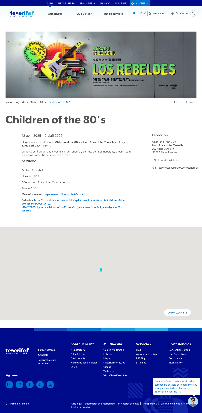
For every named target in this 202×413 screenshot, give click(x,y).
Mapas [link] (107, 358)
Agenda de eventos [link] (146, 353)
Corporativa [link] (105, 3)
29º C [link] (142, 13)
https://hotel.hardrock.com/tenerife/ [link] (176, 167)
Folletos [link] (107, 353)
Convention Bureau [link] (67, 3)
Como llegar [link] (176, 312)
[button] (101, 271)
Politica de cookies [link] (80, 407)
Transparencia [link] (150, 403)
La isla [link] (74, 366)
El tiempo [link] (141, 362)
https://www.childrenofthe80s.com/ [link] (64, 194)
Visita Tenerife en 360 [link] (115, 375)
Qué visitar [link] (84, 13)
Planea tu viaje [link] (113, 13)
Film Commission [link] (87, 3)
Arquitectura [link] (78, 349)
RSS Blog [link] (141, 358)
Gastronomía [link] (78, 358)
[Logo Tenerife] (22, 14)
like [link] (176, 102)
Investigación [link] (121, 3)
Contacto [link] (43, 354)
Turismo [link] (50, 3)
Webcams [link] (158, 13)
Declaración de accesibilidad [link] (100, 403)
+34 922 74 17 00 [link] (168, 159)
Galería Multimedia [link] (113, 349)
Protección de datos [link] (128, 403)
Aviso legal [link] (76, 403)
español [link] (179, 13)
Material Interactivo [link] (114, 362)
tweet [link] (192, 102)
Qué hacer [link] (55, 13)
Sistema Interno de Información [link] (177, 403)
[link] (9, 102)
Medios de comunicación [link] (84, 362)
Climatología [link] (78, 353)
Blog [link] (138, 349)
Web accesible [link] (142, 3)
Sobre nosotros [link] (46, 349)
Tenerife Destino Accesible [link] (47, 361)
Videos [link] (107, 366)
